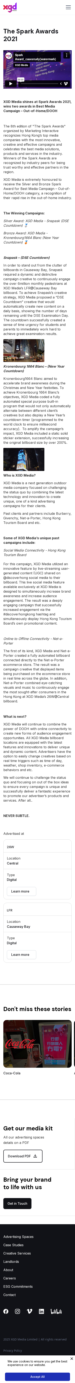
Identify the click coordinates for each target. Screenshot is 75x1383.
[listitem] (37, 1050)
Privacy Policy (12, 1350)
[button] (67, 7)
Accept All (37, 1376)
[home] (10, 7)
